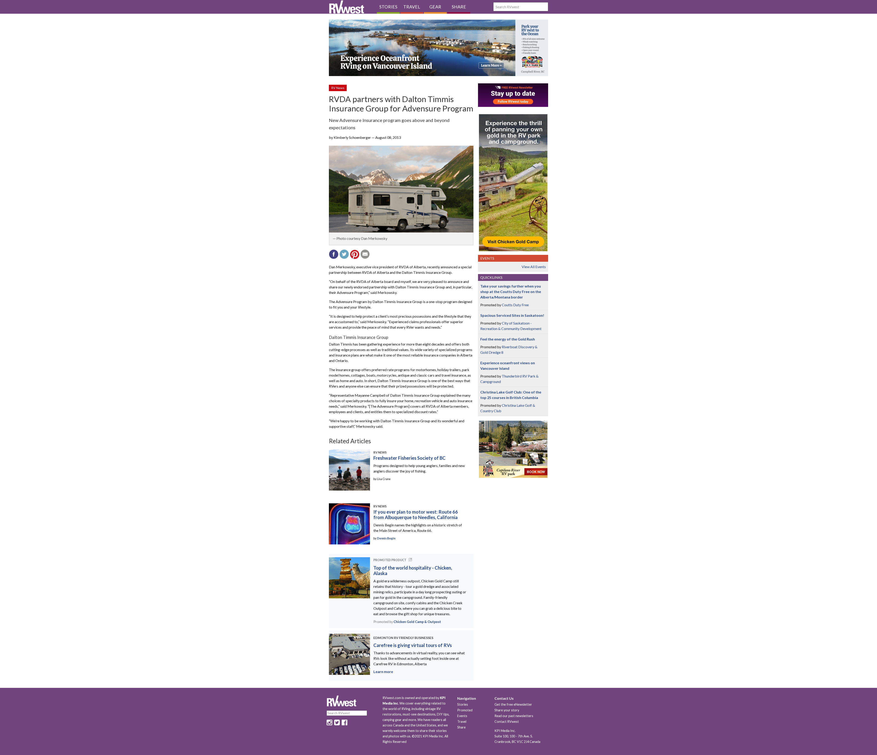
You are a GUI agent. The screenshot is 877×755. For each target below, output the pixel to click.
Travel (411, 6)
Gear (435, 6)
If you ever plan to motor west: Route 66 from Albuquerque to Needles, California (415, 514)
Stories (388, 6)
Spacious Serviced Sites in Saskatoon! (512, 315)
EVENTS (487, 258)
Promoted (465, 710)
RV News (337, 88)
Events (462, 716)
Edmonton (383, 638)
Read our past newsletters (513, 716)
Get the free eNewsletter (513, 704)
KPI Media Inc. (504, 731)
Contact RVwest (506, 721)
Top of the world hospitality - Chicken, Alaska (412, 570)
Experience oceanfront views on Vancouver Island (507, 365)
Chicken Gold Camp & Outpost (417, 622)
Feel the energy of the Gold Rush (507, 339)
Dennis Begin (386, 538)
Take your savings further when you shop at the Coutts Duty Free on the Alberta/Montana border (510, 291)
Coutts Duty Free (515, 305)
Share (459, 6)
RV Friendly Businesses (413, 638)
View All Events (534, 266)
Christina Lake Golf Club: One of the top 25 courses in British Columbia (510, 395)
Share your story (506, 710)
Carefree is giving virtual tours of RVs (412, 645)
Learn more (383, 671)
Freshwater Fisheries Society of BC (409, 458)
